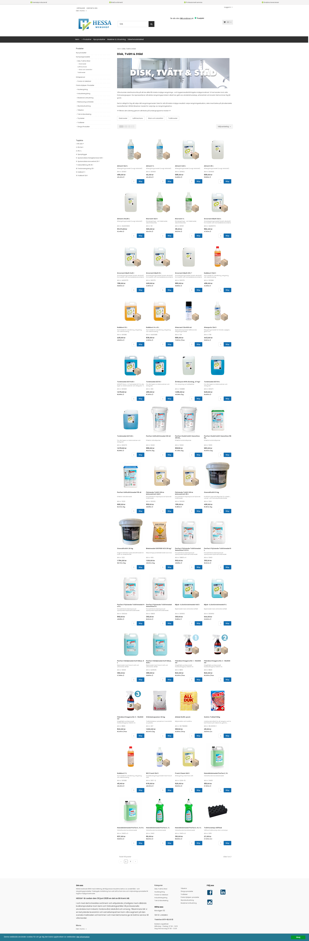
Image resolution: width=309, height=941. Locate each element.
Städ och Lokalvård (85, 70)
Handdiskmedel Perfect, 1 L (158, 828)
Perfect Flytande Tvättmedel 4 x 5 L (130, 605)
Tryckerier (80, 118)
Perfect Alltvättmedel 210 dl (158, 436)
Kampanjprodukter (83, 57)
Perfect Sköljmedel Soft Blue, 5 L (130, 662)
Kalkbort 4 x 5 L (152, 327)
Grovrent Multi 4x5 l (125, 273)
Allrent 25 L (209, 166)
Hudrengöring (82, 89)
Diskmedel (82, 64)
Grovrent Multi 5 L (153, 273)
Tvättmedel (81, 72)
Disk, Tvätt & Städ (83, 61)
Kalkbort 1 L (122, 773)
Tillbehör (80, 110)
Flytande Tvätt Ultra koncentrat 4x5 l (155, 493)
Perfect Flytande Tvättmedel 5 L (217, 549)
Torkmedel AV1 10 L (212, 382)
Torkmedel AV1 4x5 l (125, 382)
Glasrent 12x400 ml (183, 327)
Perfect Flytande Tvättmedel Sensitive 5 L (159, 605)
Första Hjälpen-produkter (190, 897)
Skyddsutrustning (84, 106)
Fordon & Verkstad (84, 81)
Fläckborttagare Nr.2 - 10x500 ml (217, 662)
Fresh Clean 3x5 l (182, 773)
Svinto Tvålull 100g (212, 717)
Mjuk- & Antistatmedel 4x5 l (187, 604)
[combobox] (81, 11)
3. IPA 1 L (78, 151)
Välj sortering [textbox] (223, 127)
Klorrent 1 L (179, 219)
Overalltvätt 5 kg (211, 492)
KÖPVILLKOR (81, 8)
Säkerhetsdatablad (136, 39)
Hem (77, 39)
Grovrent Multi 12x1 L (212, 219)
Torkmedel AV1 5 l (153, 382)
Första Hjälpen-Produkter (85, 85)
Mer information (83, 937)
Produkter (87, 39)
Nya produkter (99, 39)
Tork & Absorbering (84, 114)
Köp (140, 181)
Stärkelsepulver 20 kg (155, 717)
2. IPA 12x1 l (79, 147)
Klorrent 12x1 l (152, 219)
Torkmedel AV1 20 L (125, 436)
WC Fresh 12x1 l (152, 773)
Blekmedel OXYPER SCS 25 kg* (159, 548)
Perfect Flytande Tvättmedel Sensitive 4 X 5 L (188, 549)
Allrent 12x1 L (122, 166)
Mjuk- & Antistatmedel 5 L (215, 604)
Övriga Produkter (83, 127)
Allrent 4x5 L (180, 166)
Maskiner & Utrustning (116, 39)
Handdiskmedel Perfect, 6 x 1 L (188, 828)
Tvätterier (80, 122)
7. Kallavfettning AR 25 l (84, 165)
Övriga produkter (187, 891)
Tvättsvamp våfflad (213, 828)
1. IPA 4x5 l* (80, 144)
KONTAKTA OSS (92, 8)
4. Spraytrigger (81, 154)
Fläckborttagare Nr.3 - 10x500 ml (130, 718)
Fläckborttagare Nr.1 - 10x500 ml (188, 662)
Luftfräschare (82, 67)
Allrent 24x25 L (123, 219)
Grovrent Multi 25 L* (183, 273)
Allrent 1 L (150, 166)
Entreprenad (80, 77)
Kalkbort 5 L (122, 327)
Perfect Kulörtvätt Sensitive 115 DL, (217, 437)
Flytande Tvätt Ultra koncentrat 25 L (184, 493)
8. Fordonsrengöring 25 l (85, 168)
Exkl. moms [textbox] (80, 11)
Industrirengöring (83, 93)
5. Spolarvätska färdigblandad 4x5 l (89, 158)
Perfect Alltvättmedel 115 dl (129, 492)
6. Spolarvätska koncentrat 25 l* (88, 161)
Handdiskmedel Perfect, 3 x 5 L (130, 828)
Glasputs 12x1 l (210, 327)
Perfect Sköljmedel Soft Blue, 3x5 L (158, 662)
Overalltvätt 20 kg (125, 548)
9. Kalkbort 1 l (80, 172)
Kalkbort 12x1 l (210, 273)
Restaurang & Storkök (85, 102)
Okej (298, 937)
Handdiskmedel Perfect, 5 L (216, 773)
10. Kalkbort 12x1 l (82, 175)
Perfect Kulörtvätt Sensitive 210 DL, (187, 437)
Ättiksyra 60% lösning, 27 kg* (187, 382)
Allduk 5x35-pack (182, 717)
